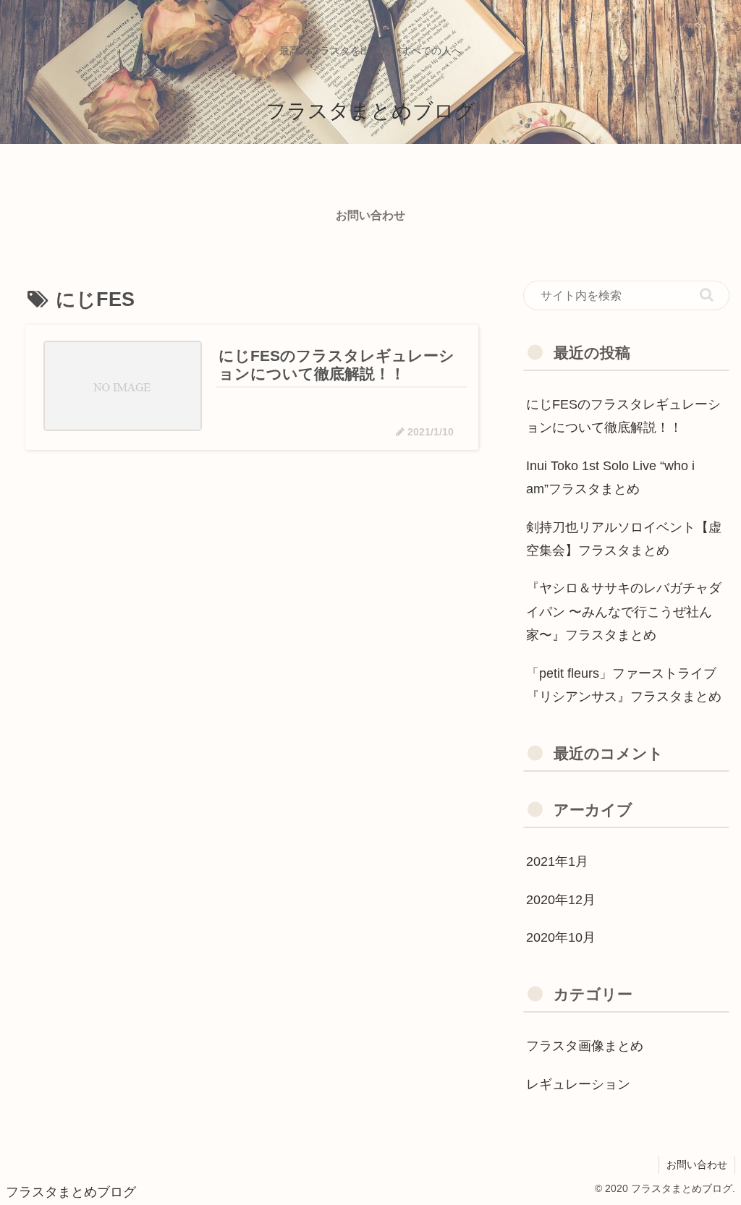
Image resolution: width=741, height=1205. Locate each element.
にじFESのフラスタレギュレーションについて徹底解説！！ (623, 416)
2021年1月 (557, 861)
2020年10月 (561, 937)
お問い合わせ (696, 1164)
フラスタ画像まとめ (584, 1046)
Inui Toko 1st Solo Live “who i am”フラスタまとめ (610, 477)
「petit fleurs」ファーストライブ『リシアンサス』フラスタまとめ (623, 685)
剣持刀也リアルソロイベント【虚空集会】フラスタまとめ (623, 539)
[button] (706, 294)
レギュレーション (578, 1084)
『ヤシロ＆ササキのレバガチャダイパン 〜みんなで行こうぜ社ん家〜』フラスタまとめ (623, 611)
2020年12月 (561, 900)
